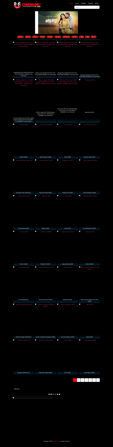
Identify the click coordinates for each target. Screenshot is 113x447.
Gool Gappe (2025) (89, 372)
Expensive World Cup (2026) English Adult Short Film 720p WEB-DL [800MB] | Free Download (67, 110)
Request (90, 3)
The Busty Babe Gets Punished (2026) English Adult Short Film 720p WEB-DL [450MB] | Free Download (23, 119)
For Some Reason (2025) (67, 337)
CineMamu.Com (56, 441)
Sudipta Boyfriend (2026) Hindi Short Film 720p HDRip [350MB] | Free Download (23, 74)
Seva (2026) (67, 157)
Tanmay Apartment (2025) (45, 299)
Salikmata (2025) (67, 299)
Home (71, 3)
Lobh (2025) (67, 228)
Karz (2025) (67, 372)
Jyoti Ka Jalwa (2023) (89, 157)
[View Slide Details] (58, 22)
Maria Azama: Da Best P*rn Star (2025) (89, 300)
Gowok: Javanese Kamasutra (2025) (45, 337)
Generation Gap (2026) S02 (23, 192)
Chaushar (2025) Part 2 (23, 372)
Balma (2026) (45, 228)
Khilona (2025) (89, 264)
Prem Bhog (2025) (23, 299)
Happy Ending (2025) (67, 264)
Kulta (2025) (89, 337)
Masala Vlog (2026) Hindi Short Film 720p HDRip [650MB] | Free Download (67, 73)
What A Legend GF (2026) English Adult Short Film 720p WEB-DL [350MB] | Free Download (45, 114)
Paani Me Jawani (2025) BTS (23, 337)
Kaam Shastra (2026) (45, 157)
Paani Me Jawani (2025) (45, 372)
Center (77, 3)
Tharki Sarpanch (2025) (89, 192)
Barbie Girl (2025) (45, 264)
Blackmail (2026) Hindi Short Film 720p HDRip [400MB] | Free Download (89, 75)
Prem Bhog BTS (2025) (89, 228)
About (96, 3)
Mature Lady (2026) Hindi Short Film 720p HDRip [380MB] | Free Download (45, 73)
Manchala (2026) (89, 112)
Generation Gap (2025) (45, 192)
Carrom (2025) (23, 264)
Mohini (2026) (23, 157)
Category (83, 3)
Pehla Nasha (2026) (23, 228)
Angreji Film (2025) (67, 192)
